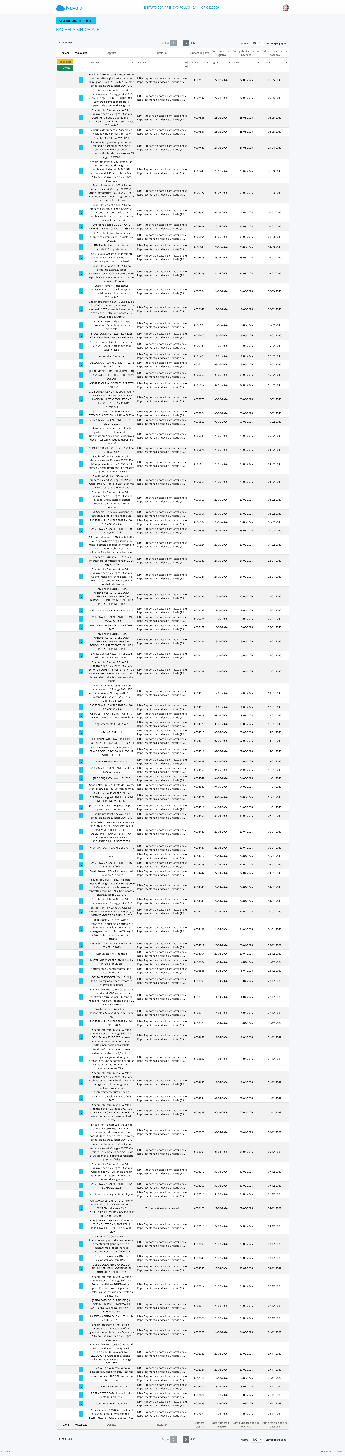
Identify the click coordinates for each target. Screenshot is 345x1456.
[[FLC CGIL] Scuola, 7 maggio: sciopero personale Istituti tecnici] (81, 807)
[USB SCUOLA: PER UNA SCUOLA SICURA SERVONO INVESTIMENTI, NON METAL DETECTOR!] (81, 1268)
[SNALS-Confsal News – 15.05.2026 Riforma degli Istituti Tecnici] (81, 655)
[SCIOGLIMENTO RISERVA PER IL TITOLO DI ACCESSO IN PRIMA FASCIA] (81, 413)
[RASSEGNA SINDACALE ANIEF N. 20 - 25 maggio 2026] (81, 530)
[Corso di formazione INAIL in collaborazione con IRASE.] (81, 1258)
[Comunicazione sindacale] (81, 953)
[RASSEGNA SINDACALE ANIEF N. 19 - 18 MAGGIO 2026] (81, 619)
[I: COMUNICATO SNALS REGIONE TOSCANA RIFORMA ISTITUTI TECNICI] (81, 741)
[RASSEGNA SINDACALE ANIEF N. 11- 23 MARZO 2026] (81, 1318)
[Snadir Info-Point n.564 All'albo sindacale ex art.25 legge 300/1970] (81, 815)
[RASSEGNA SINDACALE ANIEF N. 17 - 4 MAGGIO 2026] (81, 770)
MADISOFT (339, 1451)
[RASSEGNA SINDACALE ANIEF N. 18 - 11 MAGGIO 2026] (81, 707)
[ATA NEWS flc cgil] (81, 732)
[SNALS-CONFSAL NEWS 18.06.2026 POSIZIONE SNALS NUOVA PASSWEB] (81, 335)
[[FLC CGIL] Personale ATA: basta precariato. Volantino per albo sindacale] (81, 325)
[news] (81, 856)
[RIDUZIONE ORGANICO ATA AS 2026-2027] (81, 627)
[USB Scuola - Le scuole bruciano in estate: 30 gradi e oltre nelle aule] (81, 513)
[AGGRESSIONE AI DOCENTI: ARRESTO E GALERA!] (81, 385)
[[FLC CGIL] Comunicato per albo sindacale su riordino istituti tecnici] (81, 1369)
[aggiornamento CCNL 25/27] (81, 724)
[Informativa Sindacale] (81, 356)
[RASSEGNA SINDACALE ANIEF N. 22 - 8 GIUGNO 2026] (81, 364)
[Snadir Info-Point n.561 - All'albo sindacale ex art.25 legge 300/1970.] (81, 901)
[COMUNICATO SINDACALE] (81, 1386)
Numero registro (199, 53)
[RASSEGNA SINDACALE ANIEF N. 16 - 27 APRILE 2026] (81, 864)
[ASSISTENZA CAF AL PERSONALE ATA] (81, 610)
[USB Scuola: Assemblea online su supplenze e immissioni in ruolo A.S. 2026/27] (81, 237)
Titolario (162, 53)
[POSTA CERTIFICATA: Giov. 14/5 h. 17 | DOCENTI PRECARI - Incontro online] (81, 715)
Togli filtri (65, 61)
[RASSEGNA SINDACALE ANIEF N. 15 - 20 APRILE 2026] (81, 945)
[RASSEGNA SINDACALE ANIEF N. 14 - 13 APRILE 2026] (81, 1023)
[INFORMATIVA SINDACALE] (81, 761)
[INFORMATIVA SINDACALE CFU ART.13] (81, 847)
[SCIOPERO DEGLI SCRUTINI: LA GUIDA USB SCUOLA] (81, 450)
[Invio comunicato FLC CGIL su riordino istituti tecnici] (81, 1378)
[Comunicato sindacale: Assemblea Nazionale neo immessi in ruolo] (81, 131)
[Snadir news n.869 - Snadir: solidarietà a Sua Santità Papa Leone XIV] (81, 1013)
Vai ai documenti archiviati (76, 21)
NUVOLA (327, 1451)
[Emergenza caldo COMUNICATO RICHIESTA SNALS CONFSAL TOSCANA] (81, 226)
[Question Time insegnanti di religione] (81, 1194)
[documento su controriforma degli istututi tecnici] (81, 970)
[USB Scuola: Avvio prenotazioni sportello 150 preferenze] (81, 247)
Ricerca (65, 68)
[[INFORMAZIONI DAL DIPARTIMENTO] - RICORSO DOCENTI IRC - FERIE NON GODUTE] (81, 375)
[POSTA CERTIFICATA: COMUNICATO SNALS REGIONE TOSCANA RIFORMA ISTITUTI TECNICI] (81, 751)
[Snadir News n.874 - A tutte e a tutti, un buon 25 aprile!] (81, 873)
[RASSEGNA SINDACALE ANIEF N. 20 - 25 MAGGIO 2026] (81, 522)
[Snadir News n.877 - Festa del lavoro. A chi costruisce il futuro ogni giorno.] (81, 786)
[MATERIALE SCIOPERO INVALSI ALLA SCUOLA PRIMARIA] (81, 962)
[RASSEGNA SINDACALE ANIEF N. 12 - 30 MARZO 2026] (81, 1185)
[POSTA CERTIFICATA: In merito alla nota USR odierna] (81, 1395)
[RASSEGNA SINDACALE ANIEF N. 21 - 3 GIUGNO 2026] (81, 421)
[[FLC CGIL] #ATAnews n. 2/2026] (81, 778)
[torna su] (337, 1445)
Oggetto (111, 53)
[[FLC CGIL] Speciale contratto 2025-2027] (81, 1098)
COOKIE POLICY (8, 1451)
